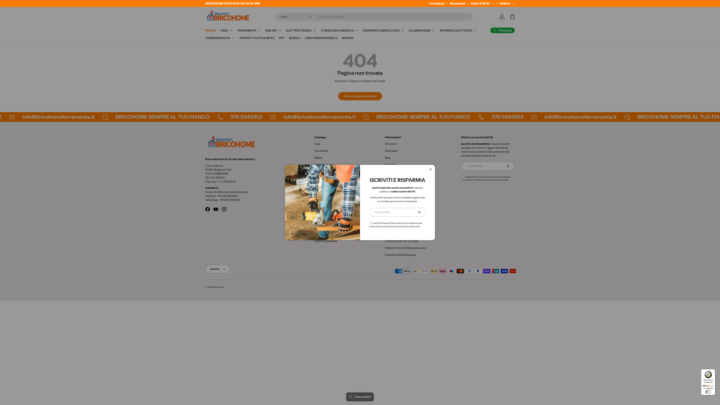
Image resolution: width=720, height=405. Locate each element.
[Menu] (713, 371)
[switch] (708, 392)
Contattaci (437, 3)
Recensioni (458, 3)
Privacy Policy (388, 223)
